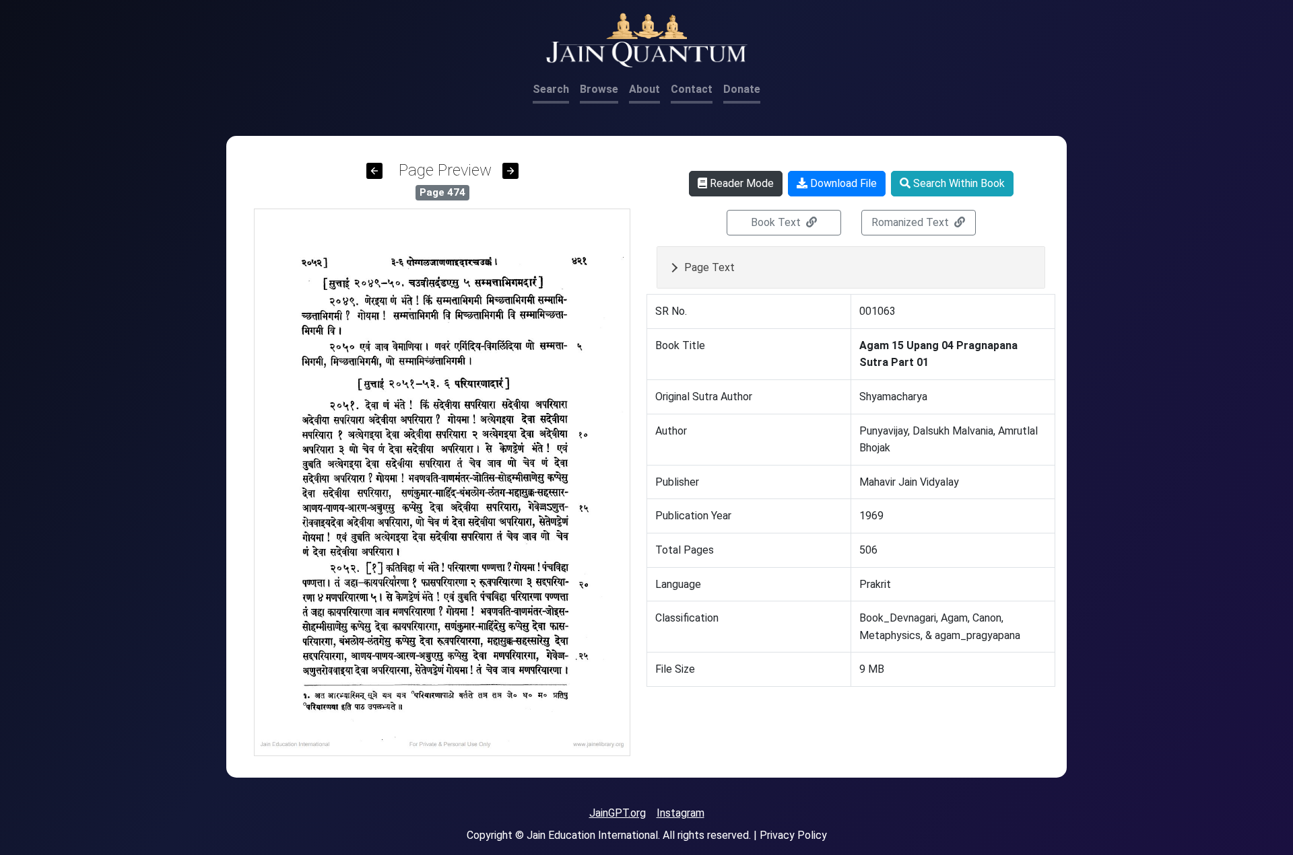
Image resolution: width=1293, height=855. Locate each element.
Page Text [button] (709, 267)
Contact (691, 89)
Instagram (680, 813)
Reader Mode (740, 183)
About (644, 89)
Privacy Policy (793, 835)
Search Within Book (957, 183)
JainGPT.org (617, 813)
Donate (741, 89)
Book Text (777, 222)
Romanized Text (911, 222)
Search (551, 89)
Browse (599, 89)
